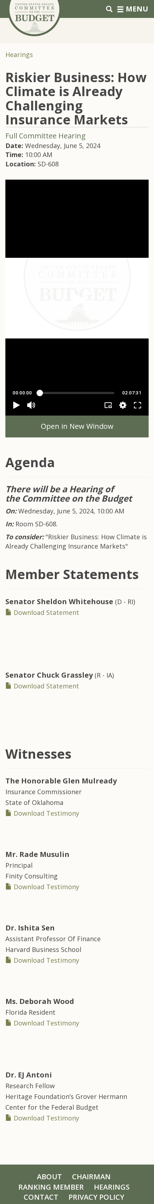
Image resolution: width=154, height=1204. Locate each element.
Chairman (91, 1176)
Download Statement (45, 612)
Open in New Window (77, 426)
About (49, 1176)
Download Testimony (45, 813)
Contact (41, 1197)
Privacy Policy (96, 1197)
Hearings (19, 54)
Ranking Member (51, 1187)
